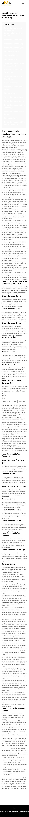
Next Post (14, 799)
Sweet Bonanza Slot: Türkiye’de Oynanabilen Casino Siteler (13, 32)
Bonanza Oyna (10, 59)
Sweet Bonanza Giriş (13, 43)
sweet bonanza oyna (6, 748)
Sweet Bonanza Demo (14, 39)
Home (14, 808)
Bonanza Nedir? (11, 51)
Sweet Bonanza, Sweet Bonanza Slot (14, 64)
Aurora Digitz (21, 813)
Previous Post (14, 795)
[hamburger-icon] (22, 3)
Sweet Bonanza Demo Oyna (14, 88)
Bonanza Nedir (11, 82)
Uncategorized (5, 20)
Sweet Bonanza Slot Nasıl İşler (13, 77)
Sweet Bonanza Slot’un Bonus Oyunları (14, 123)
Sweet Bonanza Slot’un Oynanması (14, 106)
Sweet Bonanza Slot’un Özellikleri (14, 71)
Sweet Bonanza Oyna (13, 47)
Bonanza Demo (11, 55)
